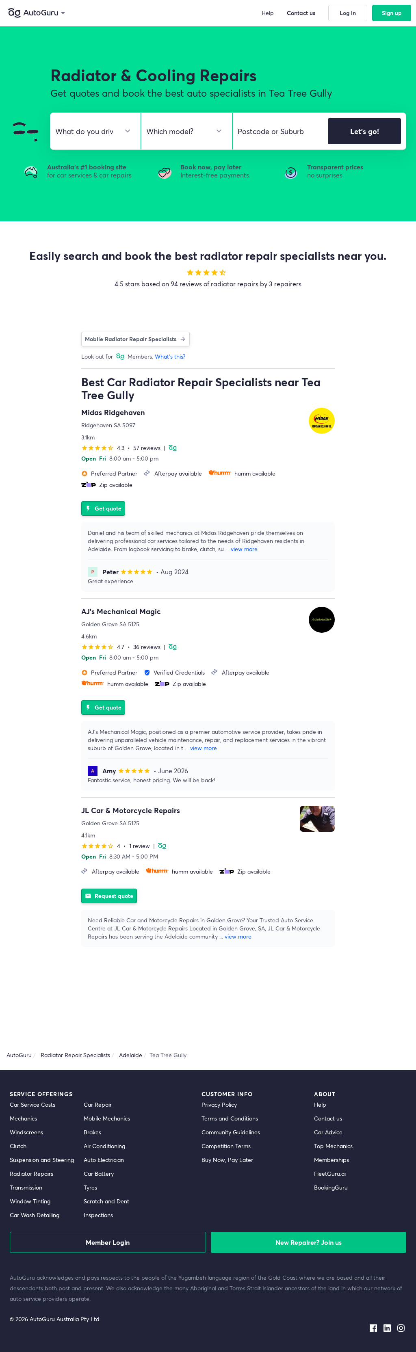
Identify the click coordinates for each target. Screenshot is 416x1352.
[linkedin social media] (387, 1326)
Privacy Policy (219, 1104)
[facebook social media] (373, 1326)
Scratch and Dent (106, 1201)
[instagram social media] (401, 1326)
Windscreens (26, 1132)
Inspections (98, 1215)
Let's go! (364, 131)
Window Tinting (30, 1201)
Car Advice (328, 1132)
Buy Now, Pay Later (227, 1160)
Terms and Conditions (230, 1118)
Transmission (26, 1187)
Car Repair (98, 1104)
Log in (348, 13)
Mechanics (23, 1118)
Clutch (18, 1146)
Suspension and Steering (42, 1160)
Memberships (331, 1160)
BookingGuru (331, 1187)
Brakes (92, 1132)
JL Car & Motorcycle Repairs (130, 810)
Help (320, 1104)
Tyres (90, 1187)
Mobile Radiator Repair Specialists (130, 339)
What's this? (170, 356)
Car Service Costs (32, 1104)
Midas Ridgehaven (113, 412)
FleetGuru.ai (330, 1173)
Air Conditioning (104, 1146)
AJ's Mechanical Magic (121, 611)
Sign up (392, 13)
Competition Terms (226, 1146)
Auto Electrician (104, 1160)
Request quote (109, 896)
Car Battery (99, 1173)
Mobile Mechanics (107, 1118)
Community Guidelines (231, 1132)
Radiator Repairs (31, 1173)
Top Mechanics (333, 1146)
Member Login (108, 1242)
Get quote (103, 508)
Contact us (328, 1118)
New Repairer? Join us (308, 1242)
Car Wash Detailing (34, 1215)
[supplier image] (322, 421)
